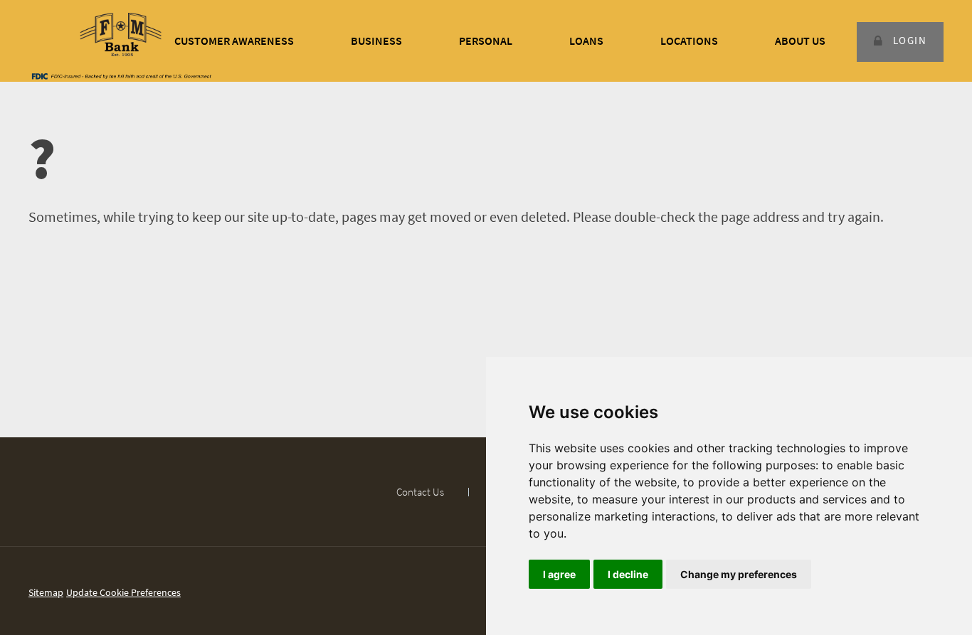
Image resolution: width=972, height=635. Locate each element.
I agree (559, 574)
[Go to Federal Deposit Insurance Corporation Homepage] (120, 75)
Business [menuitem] (376, 40)
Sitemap (45, 592)
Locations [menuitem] (689, 40)
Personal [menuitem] (485, 40)
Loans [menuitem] (586, 40)
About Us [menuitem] (800, 40)
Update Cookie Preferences (123, 592)
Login (910, 40)
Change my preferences (738, 574)
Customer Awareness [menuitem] (234, 40)
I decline (628, 574)
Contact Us (420, 491)
